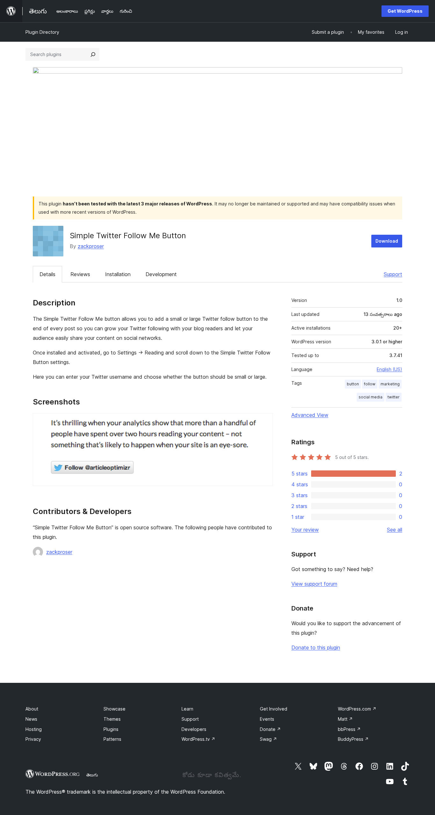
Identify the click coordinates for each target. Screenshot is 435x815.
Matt (345, 719)
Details (47, 274)
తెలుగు (92, 774)
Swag (268, 739)
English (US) (389, 369)
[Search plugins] (93, 54)
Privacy (33, 739)
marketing (390, 384)
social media (370, 397)
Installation (118, 274)
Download (386, 241)
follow (369, 384)
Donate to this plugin (315, 647)
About (31, 708)
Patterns (112, 739)
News (31, 719)
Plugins (110, 729)
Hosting (33, 729)
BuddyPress (353, 739)
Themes (112, 719)
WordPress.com (357, 708)
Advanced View (309, 415)
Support (393, 274)
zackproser (91, 246)
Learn (187, 708)
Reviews (80, 274)
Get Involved (273, 708)
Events (267, 719)
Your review (305, 529)
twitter (394, 397)
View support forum (314, 584)
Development (161, 274)
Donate (270, 729)
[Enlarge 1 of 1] (264, 421)
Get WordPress (405, 11)
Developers (194, 729)
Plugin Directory (42, 32)
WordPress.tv (198, 739)
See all (394, 529)
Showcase (114, 708)
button (353, 384)
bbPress (349, 729)
